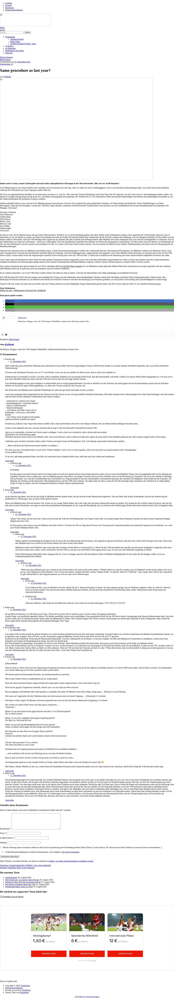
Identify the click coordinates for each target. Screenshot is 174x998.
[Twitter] (2, 335)
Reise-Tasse (15, 41)
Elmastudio (24, 992)
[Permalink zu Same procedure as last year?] (76, 179)
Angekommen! (11, 877)
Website (3, 843)
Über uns (8, 53)
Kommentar (5, 829)
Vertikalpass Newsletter (14, 51)
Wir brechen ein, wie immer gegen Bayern (22, 880)
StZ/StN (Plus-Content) (72, 266)
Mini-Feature (5, 59)
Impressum (9, 8)
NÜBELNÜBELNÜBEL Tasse (23, 44)
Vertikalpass (25, 985)
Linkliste (8, 3)
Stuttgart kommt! (17, 39)
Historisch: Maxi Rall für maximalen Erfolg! (23, 882)
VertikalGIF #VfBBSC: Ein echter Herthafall (25, 865)
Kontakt (8, 5)
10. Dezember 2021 (22, 62)
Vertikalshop (10, 37)
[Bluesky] (6, 335)
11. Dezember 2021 (18, 361)
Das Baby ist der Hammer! (17, 868)
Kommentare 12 (6, 64)
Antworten (9, 461)
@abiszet (7, 77)
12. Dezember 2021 (23, 514)
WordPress (26, 990)
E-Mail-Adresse (7, 838)
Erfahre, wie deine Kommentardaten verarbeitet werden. (71, 861)
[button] (9, 301)
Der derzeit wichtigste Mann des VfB (20, 884)
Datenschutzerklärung (14, 10)
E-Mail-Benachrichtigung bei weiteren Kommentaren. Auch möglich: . (42, 852)
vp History (9, 46)
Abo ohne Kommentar (70, 852)
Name (3, 833)
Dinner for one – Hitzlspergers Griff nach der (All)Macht (23, 290)
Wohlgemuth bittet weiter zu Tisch (19, 887)
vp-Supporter (10, 48)
